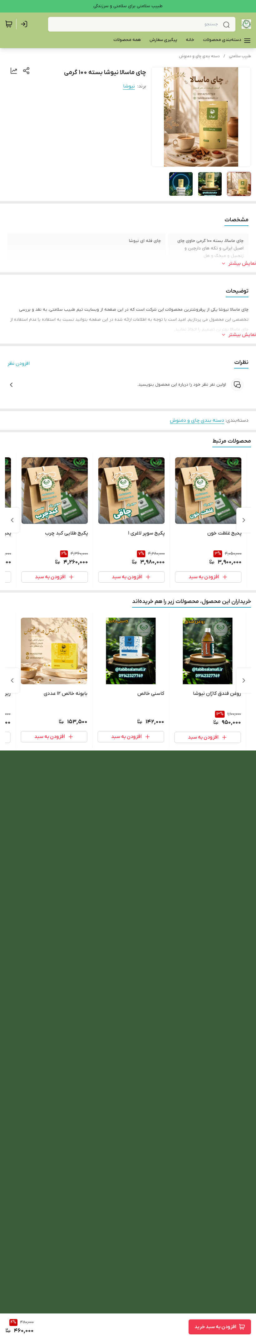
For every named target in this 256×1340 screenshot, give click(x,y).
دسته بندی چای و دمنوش (199, 56)
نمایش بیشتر (242, 263)
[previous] (243, 520)
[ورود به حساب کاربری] (25, 24)
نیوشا (129, 86)
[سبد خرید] (8, 24)
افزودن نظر (18, 363)
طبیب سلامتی (240, 56)
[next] (12, 520)
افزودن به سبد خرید (215, 1327)
